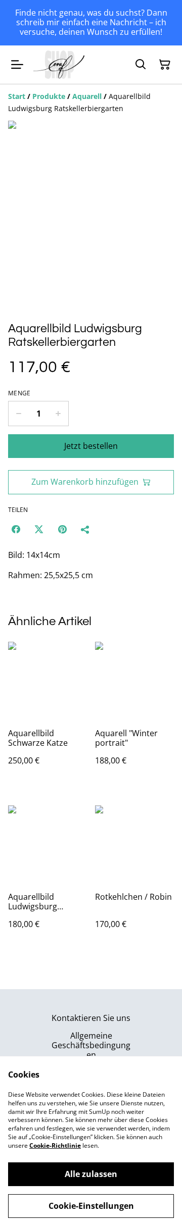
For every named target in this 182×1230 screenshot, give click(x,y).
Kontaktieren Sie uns (91, 1017)
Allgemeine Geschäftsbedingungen (91, 1045)
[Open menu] (17, 65)
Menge (19, 393)
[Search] (140, 65)
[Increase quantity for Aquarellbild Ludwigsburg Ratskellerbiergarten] (58, 413)
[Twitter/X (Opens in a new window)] (39, 529)
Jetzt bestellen (91, 445)
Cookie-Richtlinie (55, 1145)
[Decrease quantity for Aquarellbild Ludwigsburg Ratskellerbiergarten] (18, 413)
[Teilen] (85, 529)
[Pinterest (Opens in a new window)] (62, 529)
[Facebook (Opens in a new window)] (15, 529)
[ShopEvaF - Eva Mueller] (58, 64)
